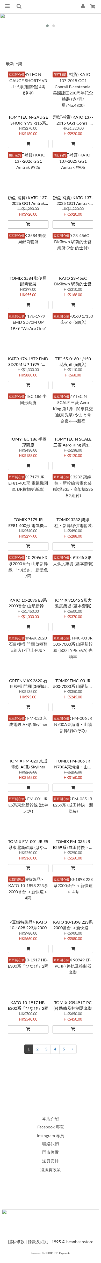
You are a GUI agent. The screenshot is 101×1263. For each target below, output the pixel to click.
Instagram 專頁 (50, 1136)
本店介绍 (50, 1119)
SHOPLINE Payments (58, 1253)
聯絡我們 (50, 1144)
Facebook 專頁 (50, 1127)
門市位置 (50, 1152)
